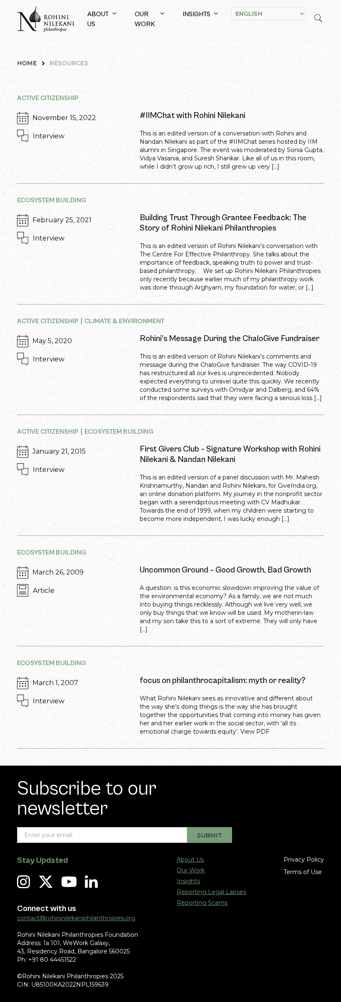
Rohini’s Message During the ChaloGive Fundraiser (229, 339)
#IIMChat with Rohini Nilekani (192, 115)
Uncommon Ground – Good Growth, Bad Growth (225, 570)
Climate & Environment (124, 321)
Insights (196, 14)
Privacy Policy (304, 859)
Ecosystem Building (51, 200)
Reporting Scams (202, 902)
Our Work (145, 19)
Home (27, 63)
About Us (98, 19)
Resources (68, 63)
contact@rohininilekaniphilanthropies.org (76, 918)
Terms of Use (303, 872)
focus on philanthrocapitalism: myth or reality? (223, 680)
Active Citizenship (48, 98)
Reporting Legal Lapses (211, 892)
